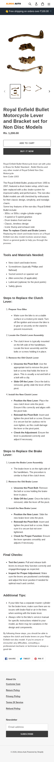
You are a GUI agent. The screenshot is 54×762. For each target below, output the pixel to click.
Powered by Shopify (35, 752)
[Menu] (49, 4)
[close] (50, 11)
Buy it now (27, 151)
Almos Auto (22, 752)
